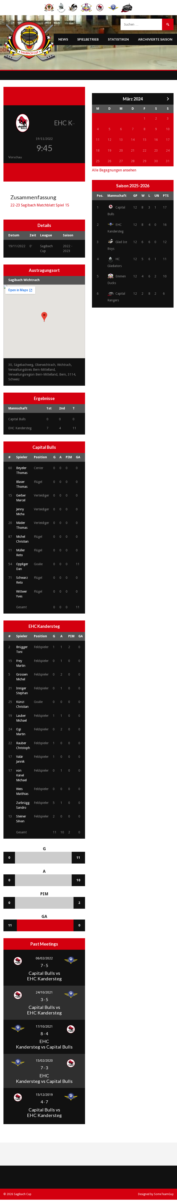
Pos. (100, 195)
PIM (69, 457)
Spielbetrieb (88, 39)
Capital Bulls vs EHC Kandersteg (44, 975)
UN (156, 195)
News (63, 39)
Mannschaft (117, 195)
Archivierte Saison (155, 39)
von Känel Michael (21, 775)
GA (78, 457)
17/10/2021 (44, 1026)
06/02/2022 (44, 958)
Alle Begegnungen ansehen (114, 170)
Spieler (21, 457)
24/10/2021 (44, 992)
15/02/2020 (44, 1060)
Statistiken (118, 39)
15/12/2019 (44, 1094)
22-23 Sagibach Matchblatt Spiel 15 (39, 205)
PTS (166, 195)
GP (135, 195)
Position (40, 457)
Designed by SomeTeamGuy (156, 1194)
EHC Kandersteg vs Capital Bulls (44, 1043)
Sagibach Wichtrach (24, 280)
